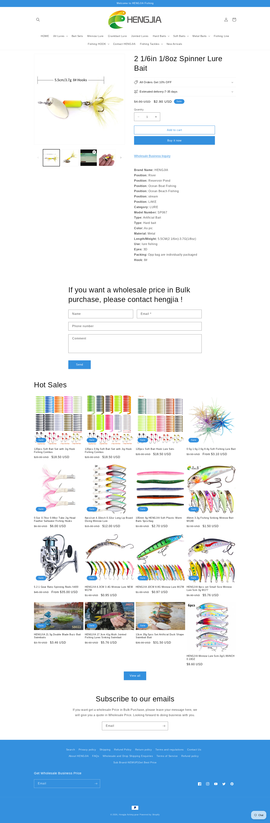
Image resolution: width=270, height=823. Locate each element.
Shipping (105, 749)
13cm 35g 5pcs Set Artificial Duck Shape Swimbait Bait (160, 636)
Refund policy (190, 755)
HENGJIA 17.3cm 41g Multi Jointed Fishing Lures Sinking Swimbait (105, 636)
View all (135, 675)
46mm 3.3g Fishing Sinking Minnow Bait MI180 (210, 519)
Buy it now (174, 140)
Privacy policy (87, 749)
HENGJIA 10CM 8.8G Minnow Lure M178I (160, 587)
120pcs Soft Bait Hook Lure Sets (155, 449)
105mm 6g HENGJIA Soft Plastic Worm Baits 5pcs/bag (159, 519)
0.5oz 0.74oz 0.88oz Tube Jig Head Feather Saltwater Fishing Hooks (54, 519)
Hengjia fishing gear (129, 814)
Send (79, 364)
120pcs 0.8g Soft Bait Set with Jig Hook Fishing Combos (108, 450)
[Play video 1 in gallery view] (88, 157)
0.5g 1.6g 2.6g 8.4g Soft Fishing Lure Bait (211, 449)
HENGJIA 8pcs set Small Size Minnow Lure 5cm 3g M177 (209, 588)
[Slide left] (38, 158)
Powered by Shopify (150, 814)
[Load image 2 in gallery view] (70, 157)
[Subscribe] (164, 726)
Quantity (139, 109)
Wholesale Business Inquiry (152, 156)
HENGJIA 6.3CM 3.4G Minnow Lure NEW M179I (109, 588)
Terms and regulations (169, 749)
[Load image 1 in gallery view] (51, 157)
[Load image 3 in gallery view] (107, 157)
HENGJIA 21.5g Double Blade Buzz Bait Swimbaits (57, 636)
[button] (38, 20)
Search (70, 749)
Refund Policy (123, 749)
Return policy (143, 749)
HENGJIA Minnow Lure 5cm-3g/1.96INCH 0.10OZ (211, 657)
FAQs (95, 755)
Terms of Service (167, 755)
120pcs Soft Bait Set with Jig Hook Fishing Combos (54, 450)
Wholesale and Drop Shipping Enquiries (128, 755)
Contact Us (194, 749)
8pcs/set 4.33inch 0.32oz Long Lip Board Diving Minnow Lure (109, 519)
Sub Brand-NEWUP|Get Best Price (135, 762)
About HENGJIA (79, 755)
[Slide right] (121, 158)
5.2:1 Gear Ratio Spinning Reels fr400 (56, 587)
